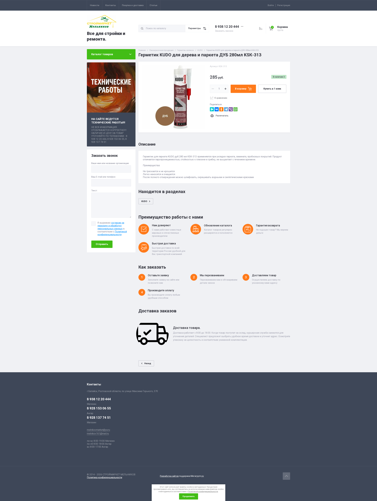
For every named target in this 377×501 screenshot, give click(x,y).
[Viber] (231, 109)
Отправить (102, 244)
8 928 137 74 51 (99, 417)
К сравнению (221, 98)
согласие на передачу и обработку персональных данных (110, 225)
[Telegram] (226, 109)
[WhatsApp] (235, 109)
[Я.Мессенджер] (212, 109)
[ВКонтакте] (217, 109)
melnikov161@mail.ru (98, 433)
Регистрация (283, 5)
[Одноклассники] (221, 109)
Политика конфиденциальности (104, 477)
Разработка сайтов (169, 476)
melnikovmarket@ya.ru (98, 429)
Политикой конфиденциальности (112, 233)
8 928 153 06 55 (99, 408)
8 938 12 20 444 (227, 26)
